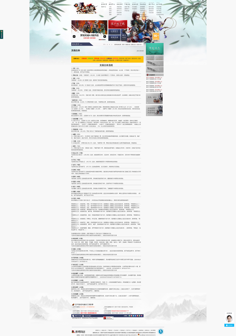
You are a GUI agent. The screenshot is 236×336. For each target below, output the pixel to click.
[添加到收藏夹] (86, 316)
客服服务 (135, 330)
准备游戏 (119, 6)
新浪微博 (131, 316)
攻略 (110, 14)
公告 (110, 6)
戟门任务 (128, 58)
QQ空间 (129, 316)
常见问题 (159, 8)
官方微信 (134, 6)
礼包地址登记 (160, 14)
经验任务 (111, 60)
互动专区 (136, 3)
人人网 (135, 316)
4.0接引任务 (118, 60)
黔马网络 (153, 330)
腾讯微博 (133, 316)
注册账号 (114, 32)
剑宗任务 (121, 58)
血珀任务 (99, 60)
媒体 (110, 12)
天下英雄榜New (144, 16)
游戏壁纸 (142, 8)
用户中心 (153, 3)
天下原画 (142, 12)
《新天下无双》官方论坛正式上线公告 (89, 311)
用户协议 (159, 10)
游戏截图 (142, 6)
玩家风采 (142, 10)
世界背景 (119, 8)
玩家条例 (159, 12)
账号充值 (151, 8)
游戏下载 (127, 6)
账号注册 (151, 6)
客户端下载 (117, 24)
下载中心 (128, 3)
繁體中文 (103, 6)
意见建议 (134, 8)
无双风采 (122, 330)
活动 (110, 10)
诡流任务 (134, 58)
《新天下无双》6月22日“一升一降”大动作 (121, 313)
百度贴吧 (141, 316)
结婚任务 (126, 60)
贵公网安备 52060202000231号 (148, 335)
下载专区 (110, 330)
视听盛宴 (144, 3)
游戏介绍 (121, 3)
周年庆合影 (143, 14)
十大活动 (155, 64)
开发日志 (127, 10)
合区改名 (151, 10)
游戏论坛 (147, 330)
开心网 (137, 316)
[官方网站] (85, 13)
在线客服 (159, 6)
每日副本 (155, 70)
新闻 (110, 8)
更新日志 (155, 49)
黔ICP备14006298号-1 (131, 335)
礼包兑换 (151, 12)
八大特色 (159, 57)
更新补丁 (127, 8)
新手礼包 (124, 35)
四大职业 (150, 57)
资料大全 (119, 14)
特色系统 (119, 12)
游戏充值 (114, 38)
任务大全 (139, 44)
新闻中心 (113, 3)
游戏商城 (141, 330)
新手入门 (119, 10)
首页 (105, 3)
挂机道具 (105, 60)
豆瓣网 (139, 316)
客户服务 (160, 3)
